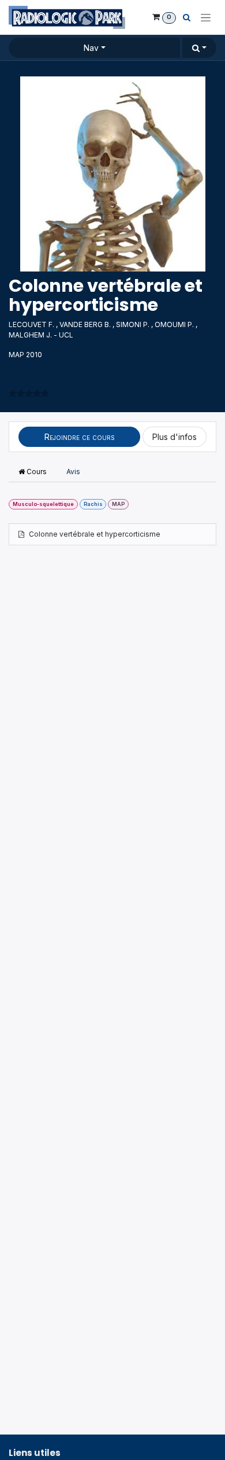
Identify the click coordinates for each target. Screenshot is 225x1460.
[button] (199, 48)
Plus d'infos (174, 437)
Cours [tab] (36, 471)
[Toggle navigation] (205, 17)
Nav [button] (91, 48)
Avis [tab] (73, 471)
